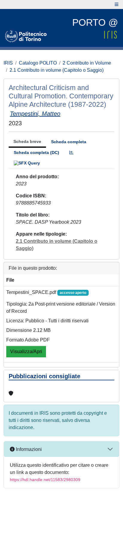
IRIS (8, 62)
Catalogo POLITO (38, 62)
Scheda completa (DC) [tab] (36, 152)
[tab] (71, 152)
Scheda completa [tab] (68, 141)
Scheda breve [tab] (27, 141)
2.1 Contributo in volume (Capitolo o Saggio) (57, 70)
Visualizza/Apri (26, 351)
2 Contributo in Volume (87, 62)
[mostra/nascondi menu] (116, 4)
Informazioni (28, 449)
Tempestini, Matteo (35, 113)
